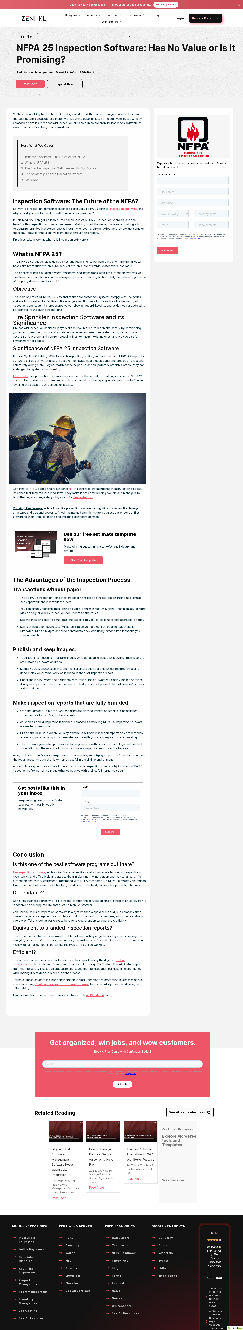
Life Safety (20, 376)
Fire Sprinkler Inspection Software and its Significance (60, 168)
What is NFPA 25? (37, 162)
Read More (59, 1198)
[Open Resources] (143, 15)
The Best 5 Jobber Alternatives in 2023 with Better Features (140, 1154)
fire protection (83, 497)
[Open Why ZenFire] (120, 21)
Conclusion (32, 179)
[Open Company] (79, 15)
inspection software (123, 209)
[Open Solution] (119, 15)
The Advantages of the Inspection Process (54, 174)
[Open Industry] (99, 15)
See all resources (173, 1180)
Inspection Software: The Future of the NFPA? (55, 157)
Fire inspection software (29, 872)
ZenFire (26, 36)
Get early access (166, 4)
